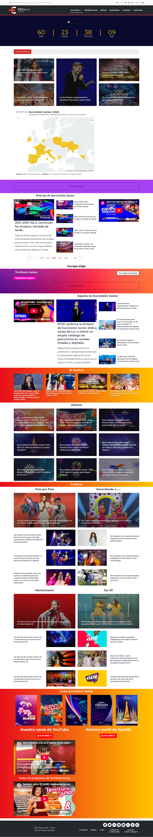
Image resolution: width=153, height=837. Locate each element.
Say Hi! (108, 590)
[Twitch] (139, 2)
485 (48, 258)
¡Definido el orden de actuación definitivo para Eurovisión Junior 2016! (85, 246)
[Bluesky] (142, 2)
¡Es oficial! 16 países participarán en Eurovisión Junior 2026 (128, 342)
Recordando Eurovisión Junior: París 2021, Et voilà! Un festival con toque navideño (33, 447)
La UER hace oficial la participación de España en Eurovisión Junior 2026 (128, 358)
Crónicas (126, 10)
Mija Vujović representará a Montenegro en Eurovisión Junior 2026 (32, 72)
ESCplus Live (33, 2)
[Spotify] (131, 2)
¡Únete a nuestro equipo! (130, 831)
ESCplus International (19, 2)
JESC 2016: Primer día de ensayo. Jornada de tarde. (85, 218)
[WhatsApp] (134, 2)
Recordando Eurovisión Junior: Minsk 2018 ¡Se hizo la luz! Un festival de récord (34, 472)
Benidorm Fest (91, 10)
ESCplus (40, 828)
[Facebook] (117, 2)
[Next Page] (81, 258)
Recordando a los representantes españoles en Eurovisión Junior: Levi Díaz (124, 578)
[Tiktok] (133, 825)
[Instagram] (122, 2)
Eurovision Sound (45, 2)
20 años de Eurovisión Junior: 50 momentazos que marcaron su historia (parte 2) (28, 679)
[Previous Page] (29, 258)
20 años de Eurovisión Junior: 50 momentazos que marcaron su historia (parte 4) (28, 639)
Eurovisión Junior (46, 410)
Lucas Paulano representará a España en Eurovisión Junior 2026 (128, 305)
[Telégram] (128, 2)
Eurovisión (75, 10)
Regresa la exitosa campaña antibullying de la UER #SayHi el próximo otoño (124, 639)
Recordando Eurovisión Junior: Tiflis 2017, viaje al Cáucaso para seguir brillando (76, 472)
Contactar (83, 830)
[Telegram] (123, 825)
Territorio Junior (26, 272)
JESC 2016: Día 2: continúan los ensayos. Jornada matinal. (84, 204)
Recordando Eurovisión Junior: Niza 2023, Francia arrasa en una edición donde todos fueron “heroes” (76, 422)
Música (104, 10)
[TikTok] (137, 2)
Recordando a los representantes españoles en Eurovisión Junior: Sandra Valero (124, 538)
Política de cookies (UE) (114, 831)
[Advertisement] (119, 239)
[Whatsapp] (128, 825)
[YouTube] (125, 2)
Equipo (94, 830)
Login (102, 830)
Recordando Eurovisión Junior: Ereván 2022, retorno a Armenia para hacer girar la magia (117, 422)
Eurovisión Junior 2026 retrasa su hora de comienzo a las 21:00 (124, 393)
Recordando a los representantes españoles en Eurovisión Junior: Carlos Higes (124, 558)
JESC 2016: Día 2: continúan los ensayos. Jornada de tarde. (34, 226)
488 (66, 258)
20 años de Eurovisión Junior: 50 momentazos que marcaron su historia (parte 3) (28, 659)
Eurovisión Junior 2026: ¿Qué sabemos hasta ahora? (92, 392)
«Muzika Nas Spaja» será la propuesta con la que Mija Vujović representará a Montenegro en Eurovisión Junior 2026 (26, 395)
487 (60, 258)
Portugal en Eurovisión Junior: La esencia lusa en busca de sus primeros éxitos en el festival (28, 558)
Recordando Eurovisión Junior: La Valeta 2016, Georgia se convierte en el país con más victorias (117, 472)
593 (75, 258)
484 (42, 258)
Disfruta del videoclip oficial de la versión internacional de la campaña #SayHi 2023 (124, 679)
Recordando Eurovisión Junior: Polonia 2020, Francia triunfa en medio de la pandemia (74, 447)
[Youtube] (110, 825)
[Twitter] (120, 2)
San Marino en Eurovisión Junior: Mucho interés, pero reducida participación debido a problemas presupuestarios (28, 538)
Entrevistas (114, 10)
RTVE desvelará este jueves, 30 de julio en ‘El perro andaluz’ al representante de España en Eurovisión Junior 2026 (128, 324)
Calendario (138, 10)
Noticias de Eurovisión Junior (55, 195)
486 (54, 258)
